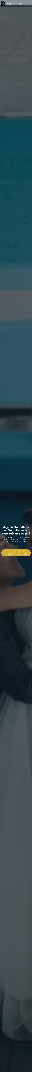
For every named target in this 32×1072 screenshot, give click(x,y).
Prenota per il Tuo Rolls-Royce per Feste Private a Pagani (16, 553)
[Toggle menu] (30, 4)
